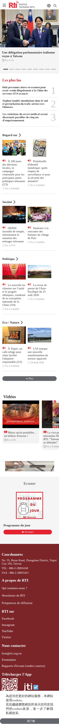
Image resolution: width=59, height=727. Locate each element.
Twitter (6, 637)
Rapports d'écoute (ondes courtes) (23, 666)
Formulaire (9, 659)
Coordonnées (12, 554)
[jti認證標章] (31, 688)
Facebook (8, 618)
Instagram (8, 625)
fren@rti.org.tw (12, 653)
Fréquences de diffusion (17, 603)
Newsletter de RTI (13, 595)
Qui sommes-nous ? (14, 588)
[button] (5, 69)
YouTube (7, 631)
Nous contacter (14, 646)
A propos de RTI (15, 580)
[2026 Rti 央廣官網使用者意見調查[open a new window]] (29, 466)
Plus (30, 378)
